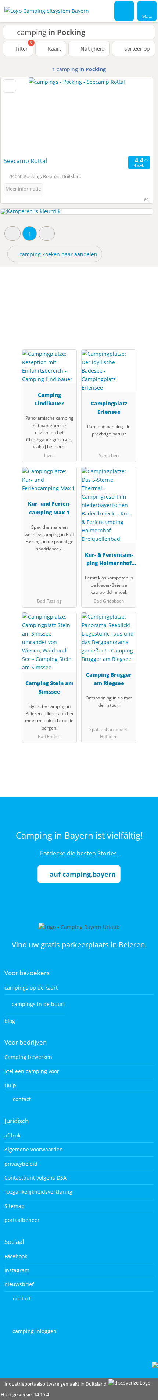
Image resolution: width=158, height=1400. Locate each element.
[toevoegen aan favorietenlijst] (9, 86)
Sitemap (14, 1205)
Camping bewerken (28, 1056)
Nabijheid (92, 48)
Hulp (10, 1085)
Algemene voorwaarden (33, 1149)
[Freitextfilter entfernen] (124, 10)
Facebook (15, 1256)
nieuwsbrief (19, 1284)
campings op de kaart (31, 987)
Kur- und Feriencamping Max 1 (49, 507)
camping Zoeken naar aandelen (57, 254)
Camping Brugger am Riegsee (109, 679)
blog (9, 1020)
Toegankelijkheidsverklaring (38, 1191)
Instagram (16, 1270)
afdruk (12, 1135)
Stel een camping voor (31, 1071)
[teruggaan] (19, 115)
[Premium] (143, 305)
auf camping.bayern (83, 874)
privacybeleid (20, 1163)
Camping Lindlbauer (49, 399)
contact (21, 1099)
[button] (12, 233)
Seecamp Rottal (25, 161)
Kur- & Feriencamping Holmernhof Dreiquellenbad (109, 560)
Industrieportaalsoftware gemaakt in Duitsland (54, 1384)
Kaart (53, 48)
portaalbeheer (22, 1219)
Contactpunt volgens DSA (35, 1177)
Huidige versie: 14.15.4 (25, 1394)
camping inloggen (34, 1331)
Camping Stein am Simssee (49, 687)
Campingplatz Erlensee (109, 407)
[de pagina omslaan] (134, 115)
